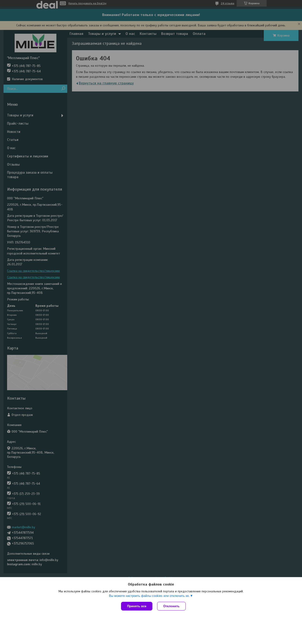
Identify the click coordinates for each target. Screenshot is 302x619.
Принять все (136, 606)
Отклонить (171, 606)
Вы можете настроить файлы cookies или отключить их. (149, 596)
